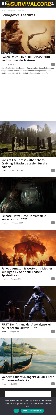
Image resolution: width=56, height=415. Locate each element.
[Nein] (52, 406)
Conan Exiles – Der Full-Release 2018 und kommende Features (25, 58)
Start (3, 11)
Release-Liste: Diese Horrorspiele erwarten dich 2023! (23, 217)
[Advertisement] (28, 100)
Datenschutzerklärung (32, 411)
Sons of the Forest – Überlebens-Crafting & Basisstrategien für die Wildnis (24, 163)
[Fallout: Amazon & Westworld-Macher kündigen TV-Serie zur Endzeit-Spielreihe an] (28, 248)
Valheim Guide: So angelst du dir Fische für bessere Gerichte (27, 378)
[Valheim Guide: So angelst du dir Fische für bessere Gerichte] (28, 356)
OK (16, 411)
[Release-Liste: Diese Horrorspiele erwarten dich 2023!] (28, 195)
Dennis (4, 331)
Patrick (4, 170)
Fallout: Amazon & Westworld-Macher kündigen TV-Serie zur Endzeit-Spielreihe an (26, 272)
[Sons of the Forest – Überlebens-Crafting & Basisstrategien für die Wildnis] (28, 139)
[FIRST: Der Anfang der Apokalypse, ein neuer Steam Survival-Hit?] (28, 304)
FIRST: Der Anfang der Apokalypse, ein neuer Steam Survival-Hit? (26, 326)
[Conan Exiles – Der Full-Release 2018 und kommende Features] (28, 37)
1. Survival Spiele (8, 53)
